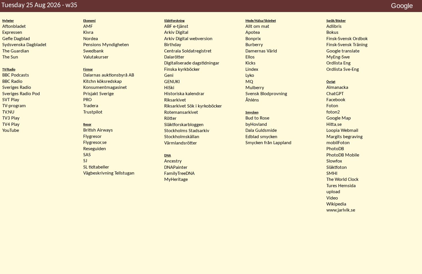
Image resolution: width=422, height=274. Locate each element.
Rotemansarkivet (181, 112)
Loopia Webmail (342, 130)
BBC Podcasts (15, 75)
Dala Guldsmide (261, 130)
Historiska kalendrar (184, 93)
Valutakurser (96, 57)
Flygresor (92, 136)
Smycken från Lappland (268, 142)
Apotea (252, 32)
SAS (87, 154)
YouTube (10, 130)
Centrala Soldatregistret (188, 51)
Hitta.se (334, 124)
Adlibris (334, 26)
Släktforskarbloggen (184, 124)
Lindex (251, 69)
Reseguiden (94, 148)
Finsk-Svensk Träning (346, 44)
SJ (85, 160)
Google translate (342, 51)
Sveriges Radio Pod (21, 93)
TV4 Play (11, 124)
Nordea (90, 38)
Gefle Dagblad (16, 38)
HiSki (169, 87)
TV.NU (8, 112)
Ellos (250, 57)
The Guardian (15, 51)
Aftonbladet (14, 26)
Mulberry (254, 87)
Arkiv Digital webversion (188, 38)
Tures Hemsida (341, 185)
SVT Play (10, 99)
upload (333, 191)
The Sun (10, 57)
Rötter (170, 118)
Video (332, 198)
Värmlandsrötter (180, 143)
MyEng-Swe (338, 57)
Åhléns (252, 100)
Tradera (90, 105)
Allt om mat (257, 26)
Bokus (332, 32)
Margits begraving (344, 136)
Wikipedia (336, 204)
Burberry (254, 44)
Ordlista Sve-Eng (342, 69)
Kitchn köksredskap (102, 81)
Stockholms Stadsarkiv (186, 130)
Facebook (335, 99)
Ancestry (173, 161)
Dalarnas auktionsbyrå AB (108, 75)
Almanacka (337, 87)
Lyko (249, 75)
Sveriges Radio (16, 87)
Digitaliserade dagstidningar (191, 63)
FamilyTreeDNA (179, 173)
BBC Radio (12, 81)
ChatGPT (335, 93)
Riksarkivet (175, 100)
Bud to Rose (257, 118)
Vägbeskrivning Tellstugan (108, 173)
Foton (332, 105)
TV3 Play (11, 118)
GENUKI (172, 81)
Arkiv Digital (176, 32)
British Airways (98, 130)
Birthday (172, 44)
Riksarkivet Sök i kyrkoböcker (193, 106)
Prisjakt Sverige (98, 93)
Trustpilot (92, 112)
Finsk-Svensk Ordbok (347, 38)
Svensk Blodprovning (266, 93)
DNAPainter (175, 167)
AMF (88, 26)
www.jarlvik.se (340, 210)
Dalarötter (174, 57)
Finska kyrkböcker (182, 69)
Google (402, 5)
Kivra (88, 32)
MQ (249, 81)
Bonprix (253, 38)
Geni (168, 75)
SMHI (331, 173)
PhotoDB (335, 148)
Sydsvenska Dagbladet (24, 44)
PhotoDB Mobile (342, 155)
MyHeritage (176, 179)
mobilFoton (338, 142)
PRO (87, 99)
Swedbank (93, 51)
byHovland (256, 124)
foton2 (333, 112)
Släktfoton (336, 167)
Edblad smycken (261, 136)
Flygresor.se (95, 142)
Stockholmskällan (181, 136)
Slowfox (334, 161)
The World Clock (342, 179)
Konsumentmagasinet (105, 87)
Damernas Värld (261, 51)
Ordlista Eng (338, 63)
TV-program (14, 105)
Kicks (250, 63)
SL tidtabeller (96, 167)
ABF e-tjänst (176, 26)
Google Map (338, 118)
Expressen (12, 32)
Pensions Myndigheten (106, 44)
